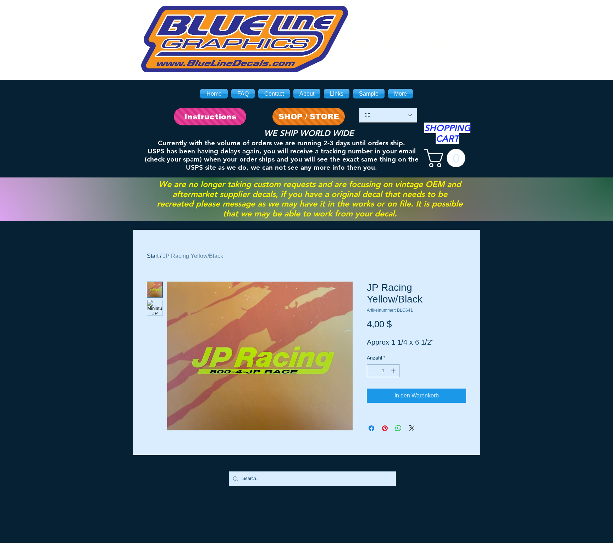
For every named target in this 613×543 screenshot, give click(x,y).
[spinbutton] (383, 370)
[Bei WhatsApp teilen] (398, 428)
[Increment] (394, 370)
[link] (447, 158)
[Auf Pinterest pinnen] (385, 428)
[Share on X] (412, 428)
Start (153, 256)
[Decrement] (372, 370)
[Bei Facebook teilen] (371, 428)
